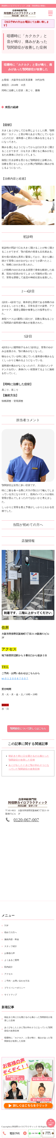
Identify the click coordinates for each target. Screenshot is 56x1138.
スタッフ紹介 (10, 946)
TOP (6, 925)
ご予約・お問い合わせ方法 (16, 981)
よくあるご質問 (11, 960)
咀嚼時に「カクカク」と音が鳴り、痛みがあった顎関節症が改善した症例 (28, 1039)
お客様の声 (9, 953)
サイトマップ (10, 995)
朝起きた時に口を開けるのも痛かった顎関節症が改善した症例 (28, 1019)
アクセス (8, 974)
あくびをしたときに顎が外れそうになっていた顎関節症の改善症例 (28, 1029)
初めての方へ (10, 932)
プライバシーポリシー (14, 988)
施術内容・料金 (11, 939)
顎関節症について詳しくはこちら (28, 728)
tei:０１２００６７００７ (15, 678)
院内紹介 (8, 967)
